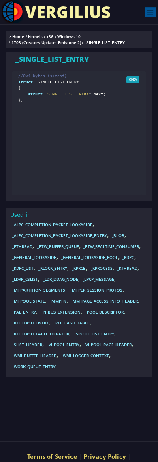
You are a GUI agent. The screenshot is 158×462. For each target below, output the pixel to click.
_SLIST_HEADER (27, 345)
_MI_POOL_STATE (28, 301)
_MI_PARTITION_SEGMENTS (38, 290)
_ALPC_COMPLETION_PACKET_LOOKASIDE (52, 224)
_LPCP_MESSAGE (98, 279)
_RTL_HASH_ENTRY (30, 323)
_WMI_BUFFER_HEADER (34, 355)
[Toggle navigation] (150, 12)
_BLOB (118, 235)
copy (133, 79)
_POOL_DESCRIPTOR (104, 312)
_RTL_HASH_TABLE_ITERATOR (40, 334)
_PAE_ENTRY (24, 312)
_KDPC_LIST (23, 268)
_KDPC (128, 257)
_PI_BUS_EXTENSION (61, 312)
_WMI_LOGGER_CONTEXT (85, 355)
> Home (16, 36)
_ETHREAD (22, 246)
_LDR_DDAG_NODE (60, 279)
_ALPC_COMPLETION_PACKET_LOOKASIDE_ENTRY (59, 235)
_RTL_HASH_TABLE (71, 323)
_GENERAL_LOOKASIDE (34, 257)
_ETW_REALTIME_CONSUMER (111, 246)
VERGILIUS (68, 12)
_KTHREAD (127, 268)
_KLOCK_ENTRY (52, 268)
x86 (49, 36)
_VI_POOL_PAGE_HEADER (108, 345)
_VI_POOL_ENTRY (63, 345)
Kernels (35, 36)
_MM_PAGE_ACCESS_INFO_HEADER (104, 301)
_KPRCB (79, 268)
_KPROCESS (102, 268)
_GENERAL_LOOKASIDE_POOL (89, 257)
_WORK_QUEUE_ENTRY (34, 366)
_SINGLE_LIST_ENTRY (94, 334)
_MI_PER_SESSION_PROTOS (96, 290)
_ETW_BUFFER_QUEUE (58, 246)
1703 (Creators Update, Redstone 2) (46, 42)
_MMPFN (58, 301)
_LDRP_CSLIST (25, 279)
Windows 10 (69, 36)
